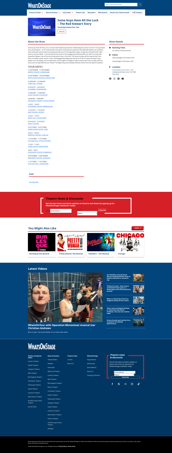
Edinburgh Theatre (34, 385)
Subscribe (102, 210)
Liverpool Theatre (34, 393)
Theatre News (52, 360)
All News (50, 429)
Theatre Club (80, 13)
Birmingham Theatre (35, 377)
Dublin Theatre (33, 365)
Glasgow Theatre (34, 369)
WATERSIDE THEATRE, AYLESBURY (39, 158)
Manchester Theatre (35, 397)
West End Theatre (54, 371)
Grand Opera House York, (67, 27)
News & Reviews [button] (52, 13)
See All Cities (32, 407)
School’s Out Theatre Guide (119, 13)
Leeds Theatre (33, 389)
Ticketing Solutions (93, 375)
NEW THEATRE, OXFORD (36, 112)
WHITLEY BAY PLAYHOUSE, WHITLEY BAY (41, 78)
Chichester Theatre (34, 381)
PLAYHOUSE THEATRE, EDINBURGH (40, 152)
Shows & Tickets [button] (35, 13)
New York (70, 364)
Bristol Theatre (53, 387)
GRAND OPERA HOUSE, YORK (38, 129)
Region (79, 210)
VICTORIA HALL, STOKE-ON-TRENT (39, 141)
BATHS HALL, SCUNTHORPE (37, 118)
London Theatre (33, 361)
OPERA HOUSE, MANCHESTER (38, 147)
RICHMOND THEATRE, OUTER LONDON (41, 101)
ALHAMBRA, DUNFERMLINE (37, 89)
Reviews (50, 364)
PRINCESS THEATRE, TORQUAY (38, 135)
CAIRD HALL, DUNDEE (35, 84)
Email (48, 211)
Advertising (91, 364)
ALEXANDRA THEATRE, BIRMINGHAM (40, 106)
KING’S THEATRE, (33, 124)
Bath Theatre (32, 373)
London (70, 360)
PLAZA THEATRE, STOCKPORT (38, 95)
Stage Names (91, 360)
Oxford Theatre (53, 419)
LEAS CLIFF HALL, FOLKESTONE (38, 164)
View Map (115, 74)
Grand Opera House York (121, 70)
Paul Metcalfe (33, 182)
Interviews (51, 367)
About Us (90, 371)
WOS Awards (102, 13)
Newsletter (91, 13)
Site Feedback (91, 367)
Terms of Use (71, 446)
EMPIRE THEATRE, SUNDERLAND (39, 72)
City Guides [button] (67, 13)
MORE (137, 228)
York (77, 27)
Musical (61, 31)
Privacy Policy (62, 446)
